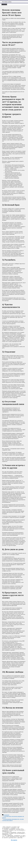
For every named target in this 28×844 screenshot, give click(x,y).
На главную (14, 840)
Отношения (6, 815)
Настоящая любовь (6, 1)
